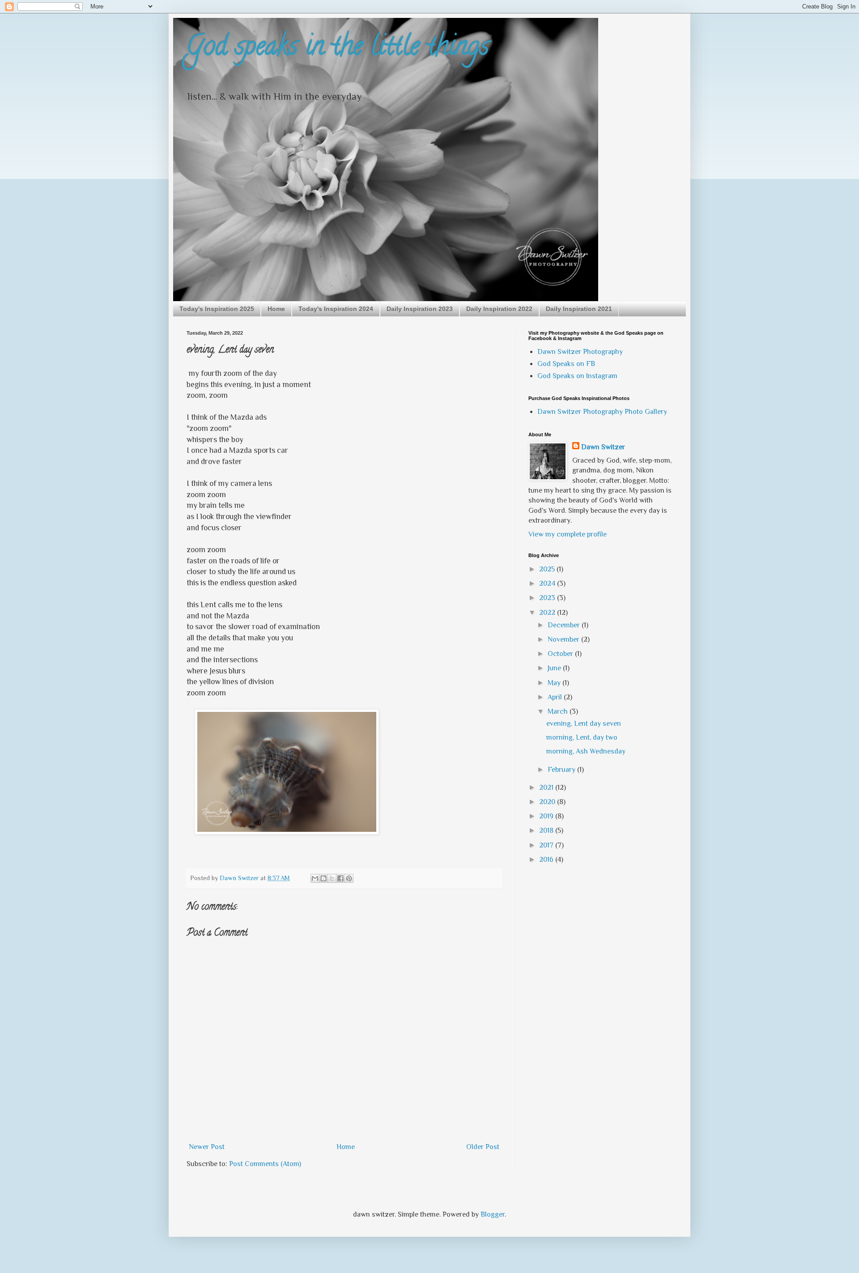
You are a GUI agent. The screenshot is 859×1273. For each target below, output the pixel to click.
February (562, 770)
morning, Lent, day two (581, 737)
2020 (548, 802)
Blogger (493, 1214)
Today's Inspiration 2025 (216, 308)
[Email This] (314, 878)
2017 (547, 845)
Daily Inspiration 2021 (579, 308)
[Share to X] (331, 878)
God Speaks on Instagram (577, 376)
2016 (547, 860)
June (555, 668)
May (555, 683)
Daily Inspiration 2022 (499, 308)
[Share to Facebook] (340, 878)
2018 (547, 830)
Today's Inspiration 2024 (335, 308)
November (564, 639)
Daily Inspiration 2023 (420, 308)
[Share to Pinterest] (348, 878)
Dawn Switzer (603, 447)
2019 (547, 816)
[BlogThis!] (323, 878)
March (559, 711)
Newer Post (207, 1147)
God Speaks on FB (566, 364)
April (556, 697)
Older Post (482, 1147)
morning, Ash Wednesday (585, 751)
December (565, 625)
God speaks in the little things (338, 49)
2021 (547, 787)
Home (276, 308)
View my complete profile (567, 534)
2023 (548, 598)
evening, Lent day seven (583, 724)
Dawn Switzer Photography (580, 352)
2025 (548, 569)
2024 (548, 583)
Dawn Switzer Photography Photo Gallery (602, 412)
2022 (548, 613)
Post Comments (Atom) (265, 1164)
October (561, 654)
